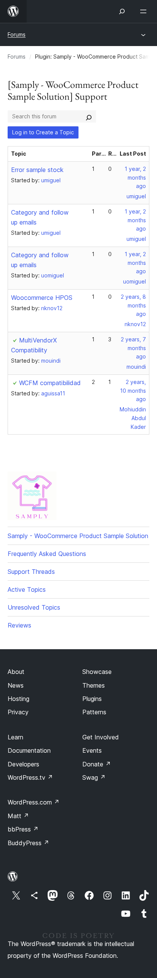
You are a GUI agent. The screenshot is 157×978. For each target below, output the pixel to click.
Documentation (29, 750)
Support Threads (31, 571)
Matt (18, 816)
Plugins (92, 698)
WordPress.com (33, 802)
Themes (93, 685)
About (16, 671)
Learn (15, 737)
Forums (17, 34)
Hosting (18, 698)
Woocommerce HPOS (41, 297)
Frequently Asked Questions (47, 553)
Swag (94, 777)
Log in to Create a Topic (43, 132)
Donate (96, 764)
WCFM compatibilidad (50, 383)
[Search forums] (89, 116)
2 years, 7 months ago (133, 348)
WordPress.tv (30, 777)
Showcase (97, 671)
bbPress (23, 829)
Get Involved (100, 737)
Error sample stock (37, 170)
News (16, 685)
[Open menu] (145, 11)
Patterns (94, 712)
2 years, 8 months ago (133, 305)
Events (92, 750)
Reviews (19, 625)
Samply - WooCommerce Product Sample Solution (78, 536)
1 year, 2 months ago (135, 178)
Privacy (18, 712)
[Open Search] (122, 11)
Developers (23, 764)
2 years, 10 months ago (133, 391)
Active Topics (27, 589)
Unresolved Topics (34, 607)
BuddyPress (28, 843)
